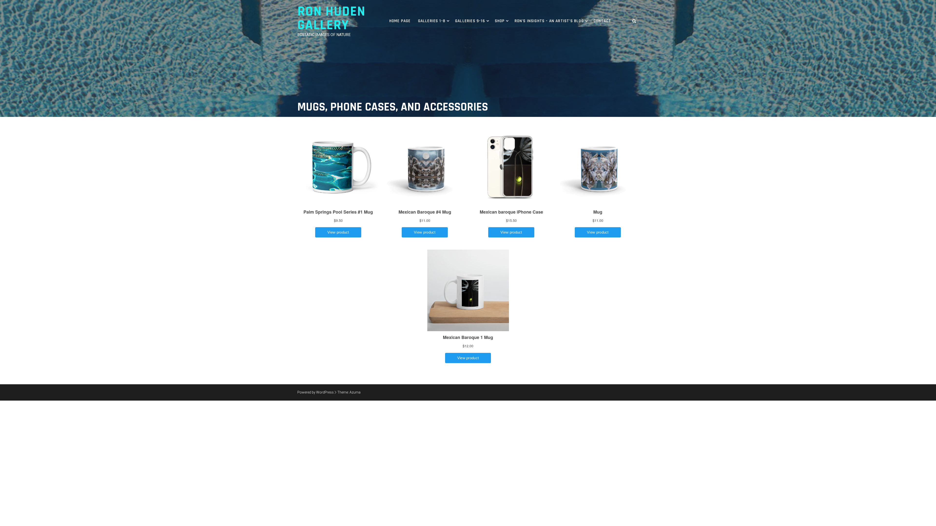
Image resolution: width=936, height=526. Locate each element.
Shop (500, 21)
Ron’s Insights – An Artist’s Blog (549, 21)
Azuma (355, 392)
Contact (602, 21)
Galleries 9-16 (470, 21)
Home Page (400, 21)
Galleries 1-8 (431, 21)
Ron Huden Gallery (331, 18)
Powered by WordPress (315, 392)
